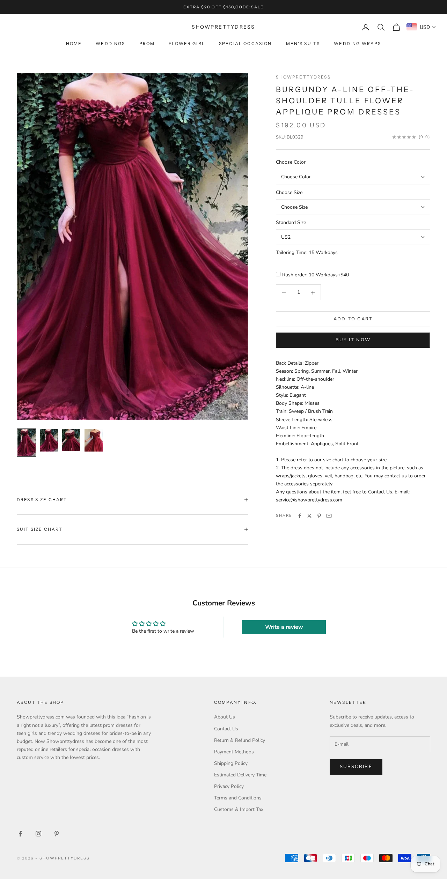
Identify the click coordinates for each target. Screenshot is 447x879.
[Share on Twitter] (309, 516)
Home (74, 43)
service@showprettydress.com (309, 500)
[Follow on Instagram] (38, 833)
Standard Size (291, 222)
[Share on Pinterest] (319, 516)
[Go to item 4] (93, 440)
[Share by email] (329, 516)
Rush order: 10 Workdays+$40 (315, 275)
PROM (147, 43)
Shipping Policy (231, 763)
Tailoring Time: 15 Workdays (307, 252)
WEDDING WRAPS (357, 43)
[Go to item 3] (71, 440)
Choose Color (291, 162)
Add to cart (353, 319)
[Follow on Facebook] (20, 833)
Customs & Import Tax (238, 809)
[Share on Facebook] (299, 516)
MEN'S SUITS (303, 43)
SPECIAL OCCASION (245, 43)
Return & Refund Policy (239, 740)
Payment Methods (234, 751)
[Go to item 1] (26, 442)
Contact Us (226, 728)
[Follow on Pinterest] (56, 833)
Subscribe (356, 766)
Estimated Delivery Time (240, 775)
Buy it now (353, 340)
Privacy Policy (229, 786)
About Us (224, 717)
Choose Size (289, 192)
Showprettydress (303, 77)
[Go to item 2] (49, 440)
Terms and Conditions (238, 798)
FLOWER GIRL (187, 43)
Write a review (284, 627)
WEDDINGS (110, 43)
